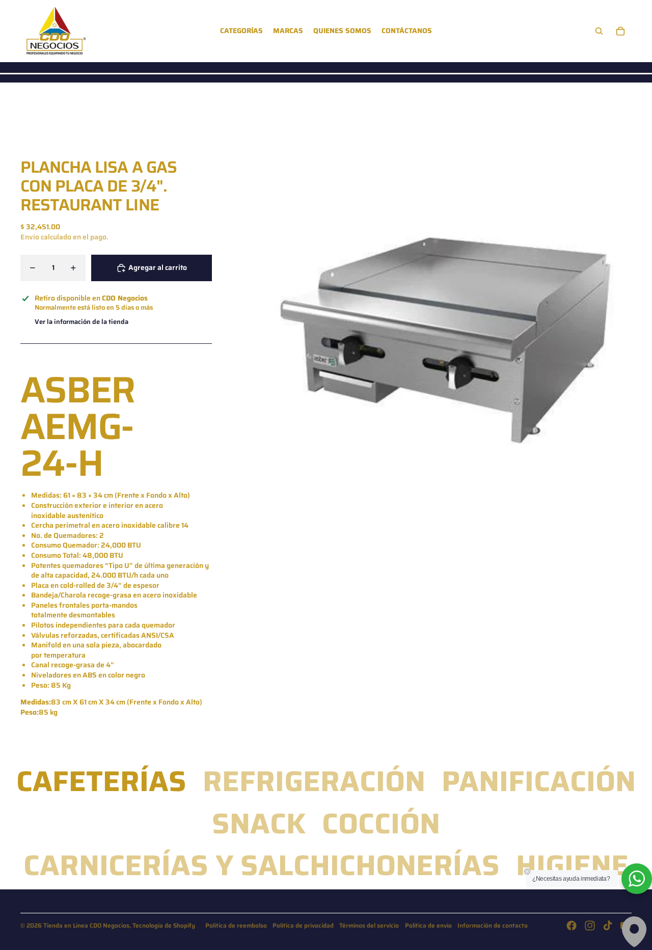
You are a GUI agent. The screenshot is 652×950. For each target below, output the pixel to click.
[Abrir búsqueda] (599, 31)
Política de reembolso (236, 925)
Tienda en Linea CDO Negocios (86, 925)
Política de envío (428, 925)
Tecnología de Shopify (163, 925)
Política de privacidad (303, 925)
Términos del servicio (369, 925)
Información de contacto (492, 925)
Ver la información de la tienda (81, 322)
